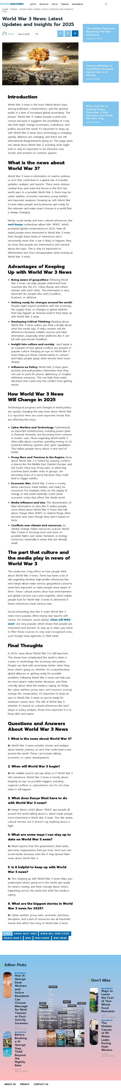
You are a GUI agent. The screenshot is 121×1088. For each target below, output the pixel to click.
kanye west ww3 (25, 933)
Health (67, 1002)
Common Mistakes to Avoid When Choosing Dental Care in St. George (99, 70)
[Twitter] (68, 33)
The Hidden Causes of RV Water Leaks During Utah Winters (106, 1036)
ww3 (28, 938)
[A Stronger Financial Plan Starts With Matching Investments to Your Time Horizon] (79, 1038)
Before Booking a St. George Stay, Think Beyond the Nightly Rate (21, 1049)
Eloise (11, 34)
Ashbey (105, 1054)
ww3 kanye (42, 938)
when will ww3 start (55, 933)
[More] (75, 33)
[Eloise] (5, 34)
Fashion (43, 1007)
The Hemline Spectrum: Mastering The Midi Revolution (100, 31)
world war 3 (12, 938)
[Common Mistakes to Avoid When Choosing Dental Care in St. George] (101, 53)
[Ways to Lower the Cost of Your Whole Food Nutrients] (94, 1000)
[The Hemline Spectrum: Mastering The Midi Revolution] (101, 16)
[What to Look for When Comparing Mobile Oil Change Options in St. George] (70, 1038)
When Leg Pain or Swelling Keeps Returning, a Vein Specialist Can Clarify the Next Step (99, 112)
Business (20, 973)
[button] (106, 4)
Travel (14, 9)
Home (5, 9)
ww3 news (60, 938)
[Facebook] (60, 33)
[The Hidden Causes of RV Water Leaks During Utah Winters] (94, 1032)
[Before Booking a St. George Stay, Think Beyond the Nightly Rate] (7, 1044)
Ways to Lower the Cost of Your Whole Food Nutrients (108, 1001)
